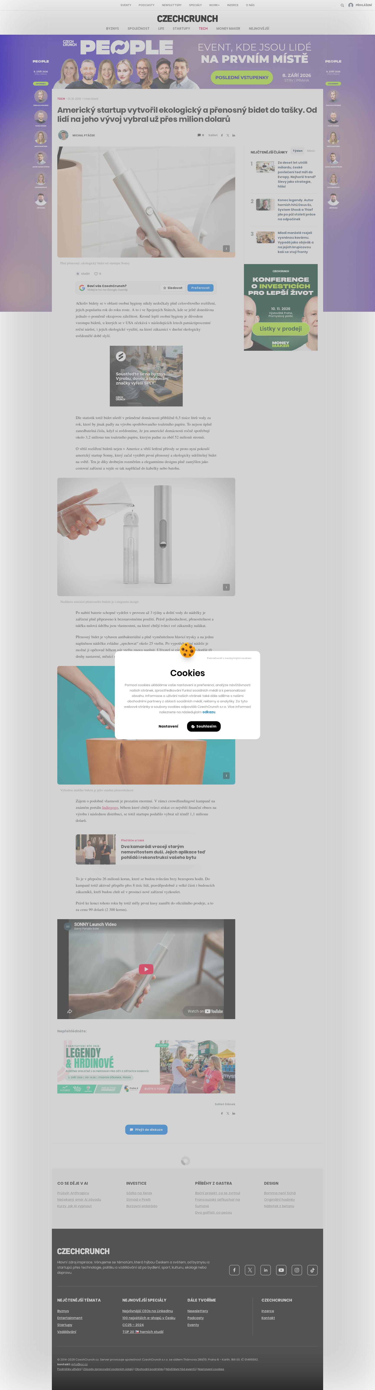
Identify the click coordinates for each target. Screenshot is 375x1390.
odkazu (208, 712)
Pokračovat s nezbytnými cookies (229, 658)
